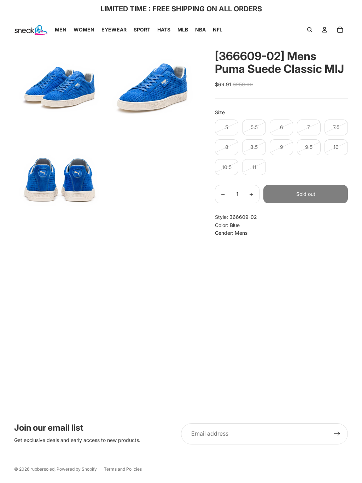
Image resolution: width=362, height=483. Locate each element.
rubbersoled (42, 469)
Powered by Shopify (77, 469)
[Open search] (309, 29)
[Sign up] (337, 433)
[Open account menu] (324, 29)
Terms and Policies (123, 469)
